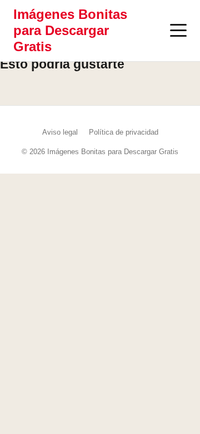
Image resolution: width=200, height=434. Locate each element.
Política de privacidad (123, 132)
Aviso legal (60, 132)
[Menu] (178, 30)
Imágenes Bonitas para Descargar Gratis (70, 30)
